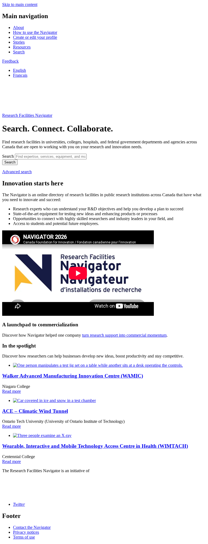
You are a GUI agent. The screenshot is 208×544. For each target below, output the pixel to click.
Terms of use (24, 537)
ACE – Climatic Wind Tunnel (35, 411)
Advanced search (17, 171)
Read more (11, 391)
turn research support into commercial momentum (124, 335)
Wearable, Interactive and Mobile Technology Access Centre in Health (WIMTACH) (95, 446)
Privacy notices (26, 532)
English (19, 70)
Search (19, 52)
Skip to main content (19, 4)
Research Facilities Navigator (27, 115)
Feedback (10, 61)
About (18, 27)
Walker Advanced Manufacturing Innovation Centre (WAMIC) (72, 376)
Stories (19, 42)
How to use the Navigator (35, 32)
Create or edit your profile (35, 37)
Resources (22, 47)
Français (20, 75)
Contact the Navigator (32, 527)
